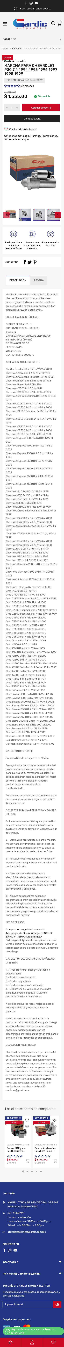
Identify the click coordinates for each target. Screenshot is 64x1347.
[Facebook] (25, 3)
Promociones (49, 135)
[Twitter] (31, 3)
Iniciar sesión (27, 9)
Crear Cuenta (43, 9)
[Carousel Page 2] (28, 1171)
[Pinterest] (35, 262)
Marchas (35, 135)
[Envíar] (57, 1304)
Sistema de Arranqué (16, 139)
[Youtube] (36, 3)
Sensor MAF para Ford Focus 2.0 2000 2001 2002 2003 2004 (16, 1152)
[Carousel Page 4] (36, 1171)
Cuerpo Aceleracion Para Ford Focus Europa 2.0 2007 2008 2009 (45, 1152)
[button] (12, 85)
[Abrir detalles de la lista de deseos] (15, 9)
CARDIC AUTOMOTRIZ (46, 1145)
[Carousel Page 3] (32, 1171)
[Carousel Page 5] (41, 1171)
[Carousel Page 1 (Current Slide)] (23, 1171)
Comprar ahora (32, 118)
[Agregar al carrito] (27, 1161)
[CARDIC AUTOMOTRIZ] (30, 23)
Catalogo (23, 135)
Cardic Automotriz (15, 61)
